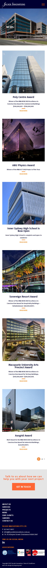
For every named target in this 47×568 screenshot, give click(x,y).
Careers (6, 517)
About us (6, 504)
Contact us (7, 520)
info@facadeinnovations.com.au (17, 532)
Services (6, 506)
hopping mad (18, 565)
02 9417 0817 (9, 529)
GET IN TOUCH (23, 486)
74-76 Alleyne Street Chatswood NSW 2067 (21, 534)
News (4, 512)
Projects (6, 509)
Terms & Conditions (29, 563)
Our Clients (7, 515)
